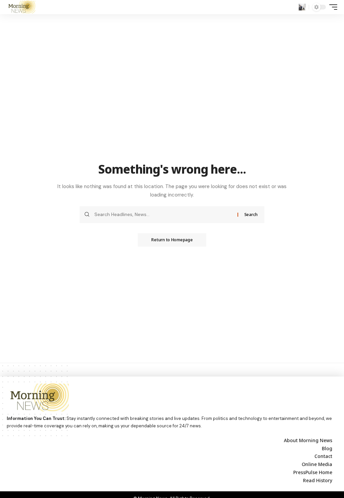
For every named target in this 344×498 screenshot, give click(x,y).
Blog (327, 448)
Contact (323, 456)
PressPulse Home (312, 472)
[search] (302, 7)
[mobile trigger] (331, 7)
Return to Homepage (171, 240)
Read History (317, 480)
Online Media (317, 464)
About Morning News (308, 440)
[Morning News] (21, 7)
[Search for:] (163, 214)
